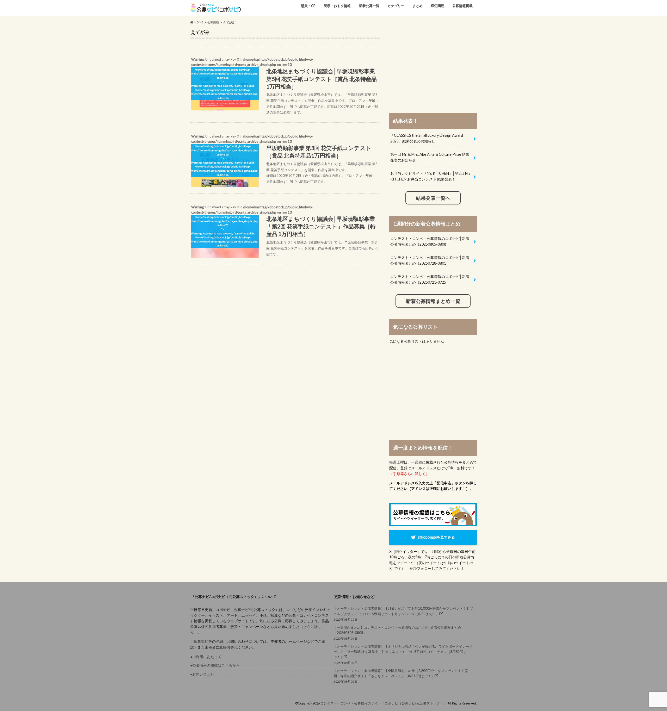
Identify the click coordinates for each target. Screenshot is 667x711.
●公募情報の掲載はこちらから (215, 665)
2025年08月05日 (401, 676)
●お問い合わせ (202, 674)
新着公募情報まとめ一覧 (433, 301)
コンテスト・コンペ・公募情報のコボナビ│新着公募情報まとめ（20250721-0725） (429, 279)
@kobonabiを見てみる (436, 537)
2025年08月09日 (397, 632)
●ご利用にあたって (205, 656)
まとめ (417, 6)
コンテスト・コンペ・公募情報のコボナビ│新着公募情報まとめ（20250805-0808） (429, 241)
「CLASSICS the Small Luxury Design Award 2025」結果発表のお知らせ (426, 138)
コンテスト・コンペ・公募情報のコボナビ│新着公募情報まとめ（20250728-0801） (429, 260)
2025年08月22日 (403, 613)
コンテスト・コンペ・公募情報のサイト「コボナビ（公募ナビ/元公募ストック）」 (383, 703)
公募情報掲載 (462, 6)
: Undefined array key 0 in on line (284, 85)
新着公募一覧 (369, 6)
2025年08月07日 (403, 654)
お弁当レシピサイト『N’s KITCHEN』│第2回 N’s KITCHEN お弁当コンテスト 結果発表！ (430, 176)
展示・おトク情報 (337, 6)
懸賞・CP (308, 6)
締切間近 (437, 6)
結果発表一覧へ (433, 198)
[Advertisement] (433, 65)
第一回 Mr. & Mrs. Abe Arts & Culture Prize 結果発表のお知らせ (429, 157)
